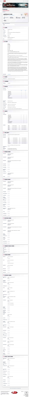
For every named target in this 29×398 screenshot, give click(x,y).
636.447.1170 (26, 391)
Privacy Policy (26, 394)
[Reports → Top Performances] (1, 9)
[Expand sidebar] (1, 2)
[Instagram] (27, 392)
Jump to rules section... (6, 23)
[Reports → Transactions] (1, 7)
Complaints (27, 395)
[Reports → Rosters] (1, 5)
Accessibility (26, 396)
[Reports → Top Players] (1, 8)
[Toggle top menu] (1, 1)
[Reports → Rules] (0, 4)
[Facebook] (26, 392)
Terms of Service (26, 393)
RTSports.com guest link (11, 15)
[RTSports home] (4, 1)
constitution (9, 74)
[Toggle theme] (23, 1)
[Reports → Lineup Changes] (1, 6)
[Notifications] (25, 1)
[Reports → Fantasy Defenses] (1, 10)
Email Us (22, 391)
